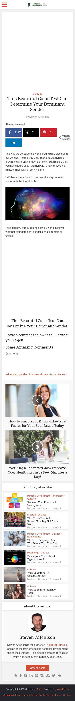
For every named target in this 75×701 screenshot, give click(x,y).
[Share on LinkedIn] (13, 142)
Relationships (34, 536)
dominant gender (17, 374)
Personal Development (38, 496)
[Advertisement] (37, 50)
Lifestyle (31, 514)
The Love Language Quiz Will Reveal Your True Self (42, 541)
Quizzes (37, 93)
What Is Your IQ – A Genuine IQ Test (38, 574)
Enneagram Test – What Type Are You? (41, 557)
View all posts (37, 667)
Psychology (58, 496)
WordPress (63, 689)
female (34, 374)
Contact (67, 695)
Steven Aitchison (39, 116)
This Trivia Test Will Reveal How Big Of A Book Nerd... (42, 521)
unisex (63, 374)
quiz (53, 374)
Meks (40, 689)
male (45, 374)
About (58, 695)
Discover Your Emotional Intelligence (41, 503)
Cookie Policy (46, 695)
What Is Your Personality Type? (41, 591)
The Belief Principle (56, 644)
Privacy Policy (30, 695)
